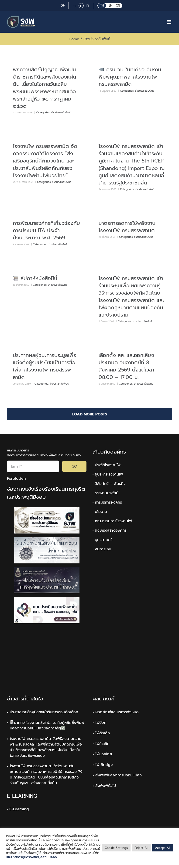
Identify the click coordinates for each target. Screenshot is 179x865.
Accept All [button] (162, 848)
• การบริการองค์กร (107, 502)
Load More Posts (89, 414)
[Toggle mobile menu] (169, 21)
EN (110, 5)
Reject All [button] (141, 848)
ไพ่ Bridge (104, 765)
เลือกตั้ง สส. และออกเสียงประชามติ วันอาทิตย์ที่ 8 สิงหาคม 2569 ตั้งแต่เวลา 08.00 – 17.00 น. (126, 366)
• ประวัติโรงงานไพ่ (106, 465)
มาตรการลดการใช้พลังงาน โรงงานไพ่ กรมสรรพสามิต (127, 226)
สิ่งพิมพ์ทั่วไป (105, 786)
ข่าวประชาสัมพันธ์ (60, 113)
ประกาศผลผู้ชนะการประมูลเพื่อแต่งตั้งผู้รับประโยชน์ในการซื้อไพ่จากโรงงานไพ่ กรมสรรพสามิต (44, 366)
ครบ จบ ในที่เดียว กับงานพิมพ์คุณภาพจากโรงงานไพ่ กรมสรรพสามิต (130, 77)
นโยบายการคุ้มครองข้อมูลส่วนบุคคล (31, 857)
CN (118, 5)
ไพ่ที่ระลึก (102, 743)
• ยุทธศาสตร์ (102, 540)
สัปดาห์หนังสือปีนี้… (39, 278)
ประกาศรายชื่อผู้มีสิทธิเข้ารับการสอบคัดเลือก (44, 712)
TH (102, 5)
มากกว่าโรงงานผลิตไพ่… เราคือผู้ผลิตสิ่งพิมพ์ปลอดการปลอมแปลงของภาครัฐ (47, 725)
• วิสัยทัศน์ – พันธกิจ (109, 484)
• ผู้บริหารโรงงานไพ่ (108, 474)
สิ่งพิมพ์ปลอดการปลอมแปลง (118, 775)
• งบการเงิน (102, 549)
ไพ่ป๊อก (100, 722)
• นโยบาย (100, 512)
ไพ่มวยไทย (103, 754)
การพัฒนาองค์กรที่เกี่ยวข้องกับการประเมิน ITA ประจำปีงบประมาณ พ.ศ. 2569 (46, 230)
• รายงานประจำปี (105, 493)
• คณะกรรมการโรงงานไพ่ (112, 521)
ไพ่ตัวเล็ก (102, 733)
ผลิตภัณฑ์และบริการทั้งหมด (117, 712)
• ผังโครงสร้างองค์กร (110, 530)
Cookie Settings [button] (116, 848)
